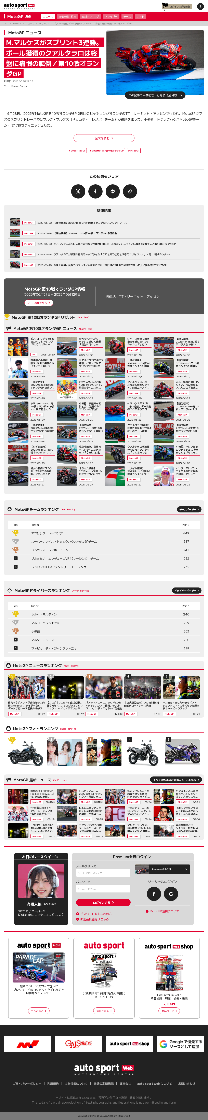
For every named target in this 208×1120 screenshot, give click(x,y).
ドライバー (111, 16)
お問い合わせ (186, 1083)
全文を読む (102, 138)
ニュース (48, 16)
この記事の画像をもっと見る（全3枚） (153, 95)
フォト (140, 16)
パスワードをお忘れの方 (96, 914)
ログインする (101, 902)
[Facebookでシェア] (95, 191)
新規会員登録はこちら (94, 919)
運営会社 (125, 1083)
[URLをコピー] (130, 191)
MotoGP (134, 150)
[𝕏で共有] (78, 191)
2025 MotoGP (78, 150)
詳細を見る (102, 1011)
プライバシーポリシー (27, 1083)
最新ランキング (90, 16)
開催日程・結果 (67, 16)
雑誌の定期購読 (104, 1083)
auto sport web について (154, 1083)
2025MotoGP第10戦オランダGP (108, 150)
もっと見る (37, 1011)
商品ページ (168, 1011)
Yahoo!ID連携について (164, 911)
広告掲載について (76, 1083)
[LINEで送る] (113, 191)
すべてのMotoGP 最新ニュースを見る (174, 779)
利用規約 (53, 1083)
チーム (127, 16)
